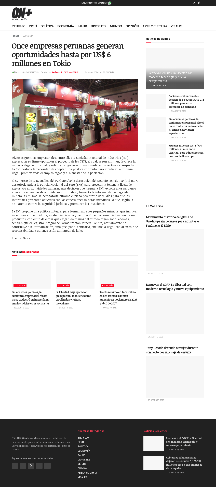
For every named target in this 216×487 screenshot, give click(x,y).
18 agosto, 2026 (21, 308)
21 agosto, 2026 (158, 85)
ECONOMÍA (65, 26)
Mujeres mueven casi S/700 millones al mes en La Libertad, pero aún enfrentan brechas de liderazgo (186, 151)
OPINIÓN (132, 26)
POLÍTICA (47, 26)
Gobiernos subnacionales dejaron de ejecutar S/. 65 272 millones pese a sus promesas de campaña (186, 101)
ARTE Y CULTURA (155, 26)
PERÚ (33, 26)
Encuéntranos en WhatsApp (95, 3)
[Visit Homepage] (25, 14)
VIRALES (176, 26)
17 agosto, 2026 (155, 274)
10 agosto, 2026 (109, 308)
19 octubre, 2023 (155, 400)
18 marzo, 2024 (91, 72)
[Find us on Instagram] (190, 3)
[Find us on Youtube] (203, 3)
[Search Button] (203, 26)
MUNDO (116, 26)
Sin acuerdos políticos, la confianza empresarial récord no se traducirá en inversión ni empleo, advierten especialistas (30, 297)
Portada (15, 36)
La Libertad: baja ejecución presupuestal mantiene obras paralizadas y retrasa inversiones (73, 297)
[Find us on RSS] (47, 466)
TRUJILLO (18, 26)
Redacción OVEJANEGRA (65, 72)
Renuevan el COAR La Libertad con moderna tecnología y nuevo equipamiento (170, 77)
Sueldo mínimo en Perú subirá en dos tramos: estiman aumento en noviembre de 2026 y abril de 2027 (118, 297)
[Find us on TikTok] (199, 3)
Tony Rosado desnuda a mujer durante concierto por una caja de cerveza (172, 350)
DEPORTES (98, 26)
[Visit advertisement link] (175, 182)
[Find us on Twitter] (194, 3)
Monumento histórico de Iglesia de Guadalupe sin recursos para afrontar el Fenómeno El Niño (172, 221)
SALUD (82, 26)
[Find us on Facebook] (186, 3)
